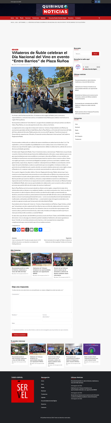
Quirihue (15, 64)
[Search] (99, 18)
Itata (17, 18)
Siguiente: (58, 240)
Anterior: (26, 241)
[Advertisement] (55, 35)
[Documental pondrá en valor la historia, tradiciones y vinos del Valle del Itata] (21, 259)
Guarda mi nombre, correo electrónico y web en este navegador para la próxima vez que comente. (41, 330)
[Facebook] (96, 1)
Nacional (27, 18)
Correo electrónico (46, 315)
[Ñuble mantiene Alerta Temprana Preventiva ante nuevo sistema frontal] (91, 349)
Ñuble (21, 18)
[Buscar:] (83, 53)
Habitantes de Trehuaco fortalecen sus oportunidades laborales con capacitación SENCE (86, 88)
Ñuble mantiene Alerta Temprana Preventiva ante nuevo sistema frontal (87, 112)
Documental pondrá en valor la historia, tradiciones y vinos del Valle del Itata (20, 269)
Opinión (44, 18)
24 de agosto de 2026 (22, 273)
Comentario (15, 294)
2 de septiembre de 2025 (24, 64)
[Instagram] (99, 1)
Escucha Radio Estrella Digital (57, 18)
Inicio (12, 18)
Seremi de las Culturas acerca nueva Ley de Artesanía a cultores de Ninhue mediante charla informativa (61, 271)
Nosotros (70, 18)
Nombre (14, 315)
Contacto (78, 18)
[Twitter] (93, 1)
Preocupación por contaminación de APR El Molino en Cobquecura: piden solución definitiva (86, 105)
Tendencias (35, 18)
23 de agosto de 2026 (94, 361)
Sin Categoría (78, 136)
